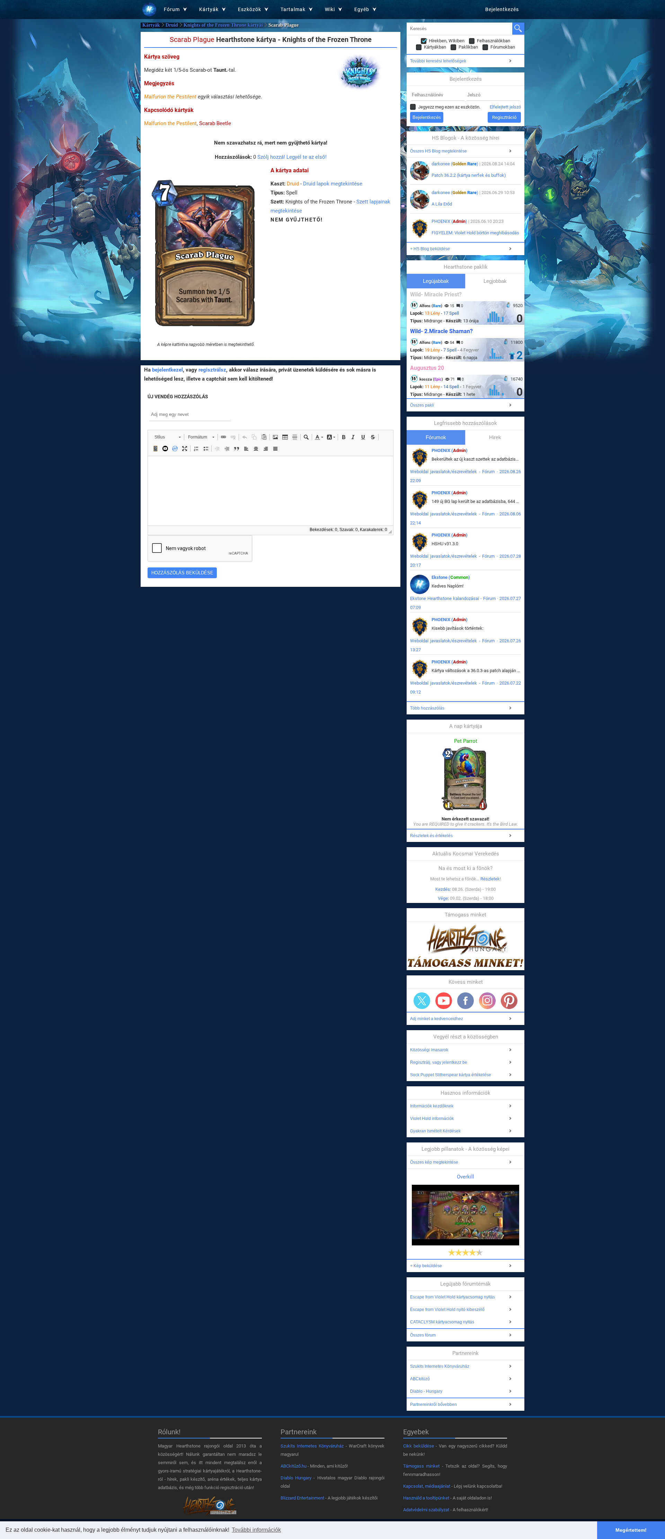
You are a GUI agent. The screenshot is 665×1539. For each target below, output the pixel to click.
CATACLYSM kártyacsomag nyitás (442, 1322)
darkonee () (455, 163)
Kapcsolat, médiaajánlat (426, 1486)
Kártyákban (435, 47)
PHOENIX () (449, 221)
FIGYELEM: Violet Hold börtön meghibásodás (475, 232)
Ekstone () (451, 577)
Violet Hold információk (432, 1118)
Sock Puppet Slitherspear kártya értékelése (450, 1074)
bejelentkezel (167, 370)
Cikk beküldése (418, 1446)
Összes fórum (423, 1335)
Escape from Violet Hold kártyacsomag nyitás (452, 1297)
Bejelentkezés (502, 9)
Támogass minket (421, 1466)
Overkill (465, 1177)
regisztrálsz (212, 370)
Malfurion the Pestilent (170, 97)
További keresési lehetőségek (438, 61)
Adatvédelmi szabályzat (426, 1509)
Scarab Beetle (215, 123)
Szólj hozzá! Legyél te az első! (292, 157)
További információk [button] (256, 1530)
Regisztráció (504, 117)
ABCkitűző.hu (294, 1466)
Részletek (490, 878)
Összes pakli (422, 405)
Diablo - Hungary (426, 1391)
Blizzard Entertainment (302, 1498)
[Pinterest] (509, 1000)
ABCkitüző (420, 1378)
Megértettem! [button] (631, 1530)
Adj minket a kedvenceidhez (436, 1018)
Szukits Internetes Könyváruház (439, 1366)
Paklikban (468, 47)
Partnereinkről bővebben (433, 1404)
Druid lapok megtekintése (332, 184)
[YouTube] (443, 1000)
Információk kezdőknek (431, 1106)
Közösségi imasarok (429, 1049)
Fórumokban (502, 47)
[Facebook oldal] (465, 1000)
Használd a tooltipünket (426, 1498)
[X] (422, 1000)
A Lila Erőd (442, 204)
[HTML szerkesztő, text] (270, 490)
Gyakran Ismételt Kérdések (435, 1131)
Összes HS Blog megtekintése (438, 151)
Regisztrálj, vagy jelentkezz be (438, 1062)
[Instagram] (487, 1000)
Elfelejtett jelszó (505, 107)
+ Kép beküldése (426, 1265)
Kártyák (151, 25)
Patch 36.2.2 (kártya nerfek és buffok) (469, 175)
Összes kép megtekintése (434, 1162)
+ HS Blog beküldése (430, 248)
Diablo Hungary (296, 1477)
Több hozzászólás (427, 708)
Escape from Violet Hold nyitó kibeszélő (447, 1309)
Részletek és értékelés (431, 835)
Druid (172, 25)
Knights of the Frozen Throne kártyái (223, 25)
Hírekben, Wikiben (446, 40)
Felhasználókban (493, 40)
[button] (167, 437)
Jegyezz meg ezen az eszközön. (449, 107)
